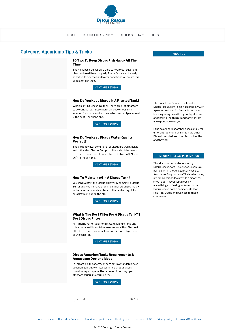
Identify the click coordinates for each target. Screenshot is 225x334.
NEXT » (134, 298)
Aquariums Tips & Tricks (98, 319)
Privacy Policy (164, 319)
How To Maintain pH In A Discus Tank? (101, 178)
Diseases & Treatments (96, 35)
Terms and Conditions (188, 319)
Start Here (124, 35)
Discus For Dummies (69, 319)
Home (39, 319)
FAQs (150, 319)
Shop (154, 35)
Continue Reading (107, 87)
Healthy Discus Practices (129, 319)
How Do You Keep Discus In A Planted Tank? (106, 100)
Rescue (71, 35)
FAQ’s (141, 35)
